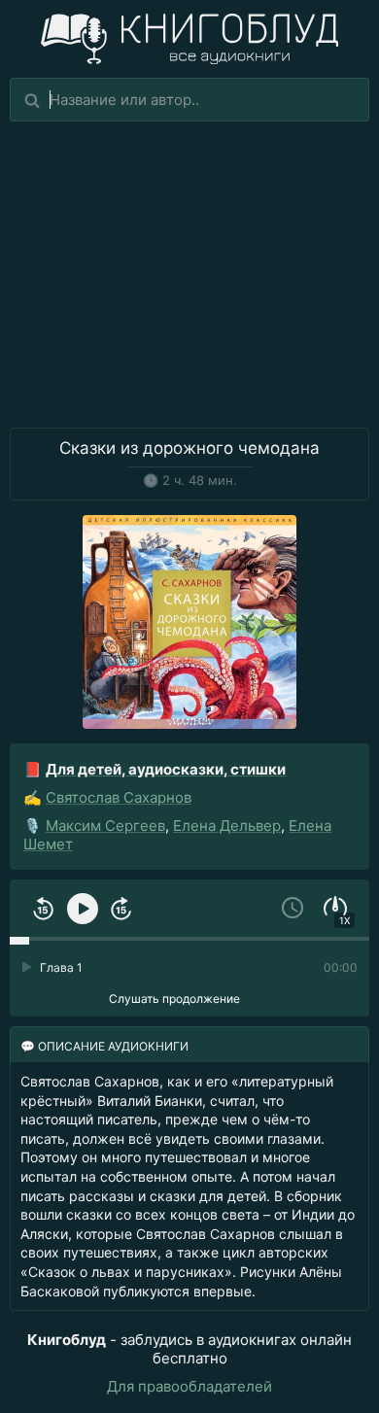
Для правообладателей (189, 1386)
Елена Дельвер (227, 825)
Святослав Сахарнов (118, 797)
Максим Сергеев (105, 825)
